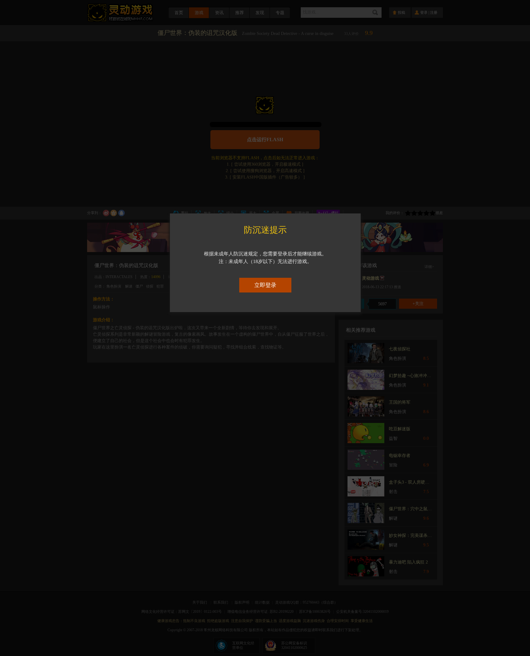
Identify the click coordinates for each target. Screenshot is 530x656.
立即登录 (265, 285)
